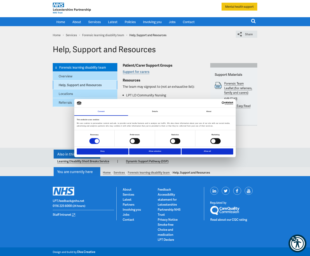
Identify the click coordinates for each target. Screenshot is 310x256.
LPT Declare (166, 239)
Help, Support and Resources (80, 85)
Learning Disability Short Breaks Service (83, 161)
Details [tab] (155, 111)
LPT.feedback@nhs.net (68, 200)
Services (94, 22)
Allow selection (155, 151)
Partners (128, 204)
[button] (297, 243)
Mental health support (239, 6)
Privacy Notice (168, 219)
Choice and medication (165, 232)
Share (249, 34)
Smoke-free (165, 224)
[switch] (135, 141)
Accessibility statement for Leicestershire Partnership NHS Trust (169, 204)
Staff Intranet (62, 214)
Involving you (152, 22)
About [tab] (209, 111)
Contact (189, 22)
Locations (66, 93)
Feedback (164, 189)
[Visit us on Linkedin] (214, 191)
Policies (130, 22)
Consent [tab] (101, 111)
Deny (102, 151)
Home (60, 22)
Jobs (172, 22)
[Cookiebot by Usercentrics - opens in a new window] (217, 103)
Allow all (207, 151)
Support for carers (136, 71)
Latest (113, 22)
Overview (65, 76)
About (76, 22)
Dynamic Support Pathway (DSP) (147, 161)
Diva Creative (86, 252)
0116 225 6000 (62, 206)
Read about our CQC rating (228, 219)
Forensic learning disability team (82, 67)
